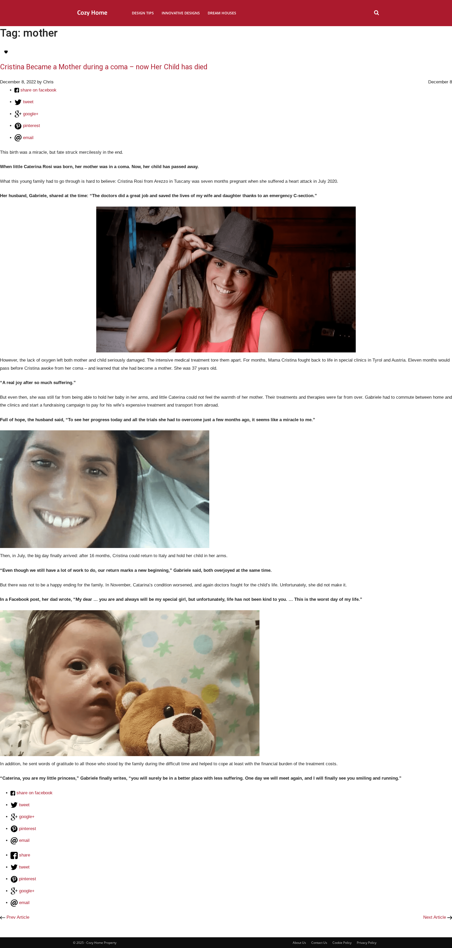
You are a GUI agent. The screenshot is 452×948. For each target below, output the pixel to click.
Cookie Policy (342, 942)
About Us (299, 942)
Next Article (435, 917)
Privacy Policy (366, 942)
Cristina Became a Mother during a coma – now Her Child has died (103, 67)
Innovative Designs (181, 12)
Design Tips (143, 12)
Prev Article (17, 917)
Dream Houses (222, 12)
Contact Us (319, 942)
